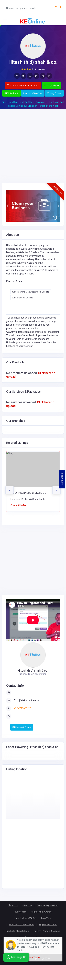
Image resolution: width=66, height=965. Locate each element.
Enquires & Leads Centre (21, 924)
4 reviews (40, 69)
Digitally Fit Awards (41, 911)
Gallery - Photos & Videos (47, 931)
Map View (46, 918)
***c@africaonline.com (27, 700)
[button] (7, 206)
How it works (62, 479)
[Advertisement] (33, 142)
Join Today (34, 957)
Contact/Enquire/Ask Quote (24, 85)
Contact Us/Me (18, 505)
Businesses (21, 911)
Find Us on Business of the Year (41, 102)
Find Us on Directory (12, 102)
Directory (27, 905)
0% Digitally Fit (51, 85)
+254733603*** (22, 708)
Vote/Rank (12, 93)
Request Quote (23, 727)
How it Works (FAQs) (25, 918)
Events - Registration (47, 905)
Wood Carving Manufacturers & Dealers (30, 292)
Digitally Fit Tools (48, 924)
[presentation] (9, 490)
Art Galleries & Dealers (22, 298)
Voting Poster (54, 93)
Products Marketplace (17, 931)
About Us (13, 905)
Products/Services (32, 93)
